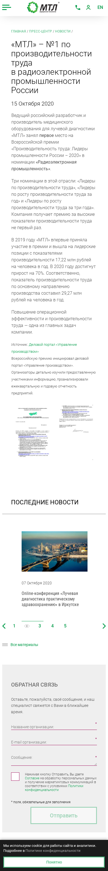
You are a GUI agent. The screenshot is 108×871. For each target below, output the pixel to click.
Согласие (32, 778)
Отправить (64, 815)
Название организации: (32, 727)
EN (100, 7)
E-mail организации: (29, 742)
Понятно (54, 862)
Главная (18, 31)
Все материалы (24, 644)
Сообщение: (21, 757)
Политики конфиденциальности (54, 788)
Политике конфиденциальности (53, 851)
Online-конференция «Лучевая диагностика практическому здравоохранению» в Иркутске (50, 599)
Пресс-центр (40, 31)
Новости (63, 31)
